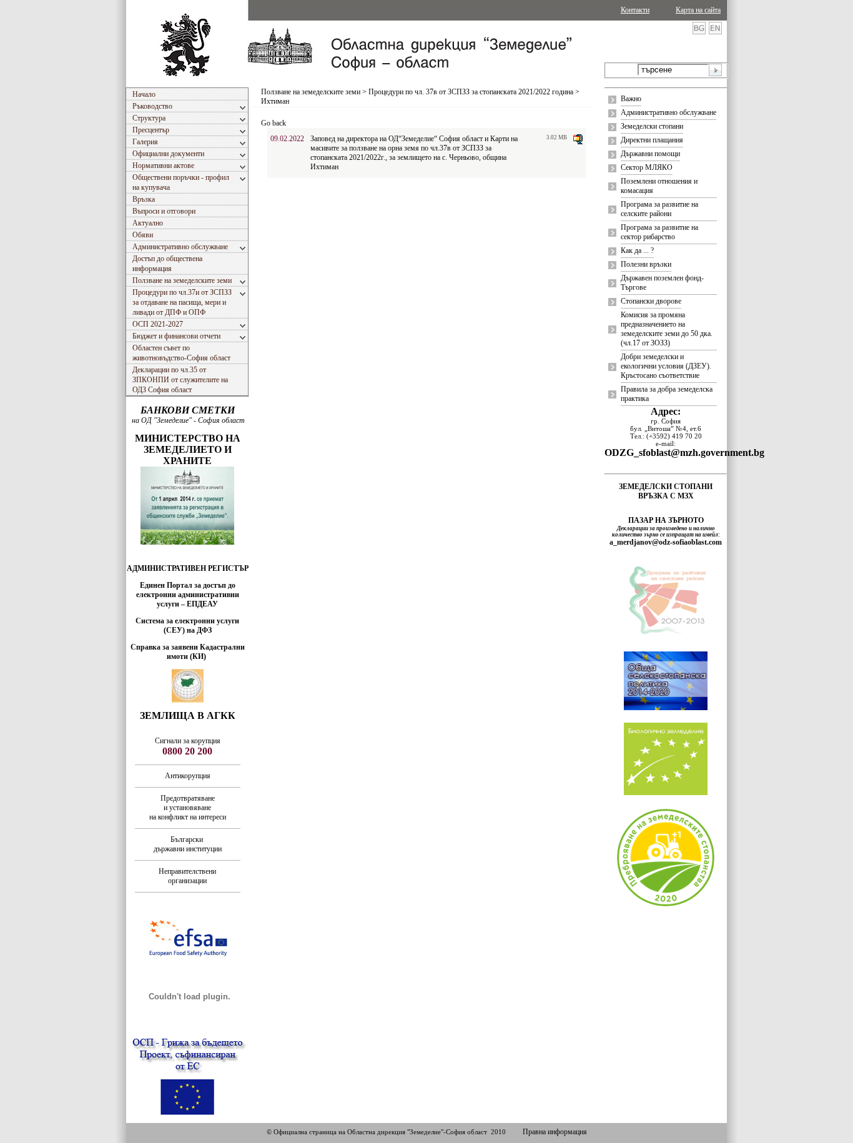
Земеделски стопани (652, 126)
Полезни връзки (646, 264)
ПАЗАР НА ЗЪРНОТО (666, 520)
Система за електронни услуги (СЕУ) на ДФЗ (187, 625)
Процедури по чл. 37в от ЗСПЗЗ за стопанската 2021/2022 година (470, 91)
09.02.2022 (287, 138)
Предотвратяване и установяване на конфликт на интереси (187, 807)
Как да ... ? (637, 250)
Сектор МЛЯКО (647, 167)
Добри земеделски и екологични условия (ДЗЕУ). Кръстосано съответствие (666, 366)
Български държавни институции (188, 844)
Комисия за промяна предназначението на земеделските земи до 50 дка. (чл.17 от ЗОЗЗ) (666, 328)
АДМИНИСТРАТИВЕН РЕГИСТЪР (188, 568)
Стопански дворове (651, 301)
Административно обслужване (668, 112)
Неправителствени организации (187, 876)
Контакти (635, 10)
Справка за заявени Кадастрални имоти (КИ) (188, 652)
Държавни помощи (650, 153)
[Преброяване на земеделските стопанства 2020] (666, 905)
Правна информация (555, 1131)
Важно (631, 98)
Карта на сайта (698, 10)
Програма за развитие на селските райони (659, 209)
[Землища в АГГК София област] (188, 700)
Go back (273, 123)
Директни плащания (652, 140)
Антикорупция (187, 775)
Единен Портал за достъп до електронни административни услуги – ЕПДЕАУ (187, 594)
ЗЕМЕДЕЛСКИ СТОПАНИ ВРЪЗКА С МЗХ (665, 491)
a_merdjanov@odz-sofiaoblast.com (665, 542)
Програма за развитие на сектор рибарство (659, 232)
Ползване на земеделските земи (310, 91)
